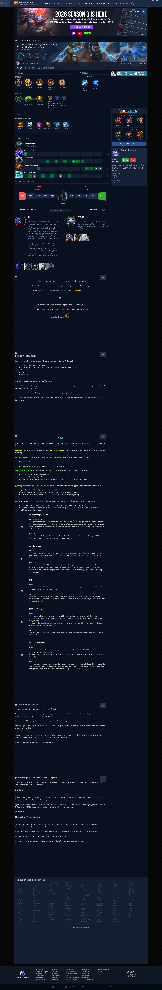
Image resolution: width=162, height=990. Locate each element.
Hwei (50, 885)
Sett (98, 898)
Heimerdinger (53, 883)
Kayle (50, 916)
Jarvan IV (52, 894)
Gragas (35, 916)
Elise (34, 898)
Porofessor (39, 974)
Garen (35, 912)
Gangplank (36, 911)
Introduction (116, 173)
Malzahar (68, 907)
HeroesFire (54, 980)
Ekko (34, 896)
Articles (111, 987)
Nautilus (83, 887)
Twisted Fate (117, 899)
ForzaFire (54, 978)
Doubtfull (38, 40)
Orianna (83, 899)
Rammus (84, 914)
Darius (35, 888)
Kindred (67, 883)
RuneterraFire (40, 980)
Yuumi (131, 901)
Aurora (19, 905)
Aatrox (19, 883)
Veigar (115, 911)
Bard (18, 909)
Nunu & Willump (86, 896)
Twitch (115, 901)
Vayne (115, 909)
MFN (6, 3)
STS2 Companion (87, 980)
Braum (19, 916)
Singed (99, 905)
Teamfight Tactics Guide (81, 927)
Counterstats (40, 976)
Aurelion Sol (21, 903)
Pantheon (84, 903)
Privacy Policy (65, 987)
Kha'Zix (51, 922)
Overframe (85, 978)
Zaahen (131, 903)
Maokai (67, 909)
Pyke (82, 907)
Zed (130, 907)
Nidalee (83, 890)
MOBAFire (39, 970)
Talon (115, 887)
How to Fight (116, 182)
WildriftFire (39, 978)
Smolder (100, 912)
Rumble (99, 887)
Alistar (19, 890)
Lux (66, 903)
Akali (18, 887)
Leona (67, 892)
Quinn (83, 911)
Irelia (50, 888)
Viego (115, 918)
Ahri (18, 885)
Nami (83, 883)
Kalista (51, 907)
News (110, 3)
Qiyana (83, 909)
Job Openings (85, 987)
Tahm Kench (117, 883)
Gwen (35, 920)
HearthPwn (85, 974)
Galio (34, 909)
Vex (114, 914)
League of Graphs (42, 972)
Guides (56, 3)
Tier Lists (88, 3)
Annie (18, 898)
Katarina (51, 914)
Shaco (99, 899)
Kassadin (52, 912)
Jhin (50, 899)
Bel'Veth (19, 911)
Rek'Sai (83, 916)
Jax (50, 896)
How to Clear (116, 180)
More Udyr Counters (129, 144)
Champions (67, 3)
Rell (82, 918)
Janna (51, 892)
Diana (35, 890)
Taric (115, 888)
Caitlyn (19, 920)
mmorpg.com (85, 970)
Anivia (19, 896)
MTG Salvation (71, 972)
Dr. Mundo (36, 892)
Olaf (82, 898)
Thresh (115, 892)
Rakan (83, 912)
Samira (99, 890)
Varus (115, 907)
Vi (113, 916)
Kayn (50, 918)
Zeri (130, 909)
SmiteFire (54, 970)
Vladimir (116, 922)
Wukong (132, 887)
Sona (98, 914)
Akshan (19, 888)
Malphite (68, 905)
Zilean (131, 912)
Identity (114, 176)
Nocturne (84, 894)
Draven (35, 894)
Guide (19, 68)
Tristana (116, 894)
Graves (35, 918)
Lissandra (68, 896)
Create (47, 3)
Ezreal (35, 901)
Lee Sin (67, 890)
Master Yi (68, 911)
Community (100, 3)
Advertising (75, 987)
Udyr (75, 281)
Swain (99, 918)
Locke (67, 898)
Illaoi (50, 887)
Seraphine (100, 896)
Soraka (99, 916)
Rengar (99, 883)
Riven (99, 885)
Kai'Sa (51, 905)
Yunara (131, 899)
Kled (66, 885)
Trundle (115, 896)
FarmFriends (55, 976)
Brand (19, 914)
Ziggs (131, 911)
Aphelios (19, 899)
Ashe (18, 901)
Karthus (51, 911)
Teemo (115, 890)
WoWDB (69, 976)
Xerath (131, 890)
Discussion (30, 68)
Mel (66, 912)
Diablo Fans (85, 976)
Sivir (98, 909)
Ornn (82, 901)
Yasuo (131, 894)
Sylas (99, 920)
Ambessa (20, 892)
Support (104, 987)
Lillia (66, 894)
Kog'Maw (68, 887)
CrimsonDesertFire (103, 970)
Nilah (82, 892)
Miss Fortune (69, 916)
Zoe (130, 914)
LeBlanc (67, 888)
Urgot (115, 905)
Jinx (50, 901)
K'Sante (51, 903)
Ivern (50, 890)
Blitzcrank (20, 912)
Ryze (98, 888)
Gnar (34, 914)
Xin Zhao (132, 892)
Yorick (131, 898)
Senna (99, 894)
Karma (51, 909)
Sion (98, 907)
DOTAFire (54, 972)
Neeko (83, 888)
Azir (18, 907)
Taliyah (115, 885)
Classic (77, 3)
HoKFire (99, 972)
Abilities (114, 178)
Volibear (132, 883)
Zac (130, 905)
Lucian (67, 899)
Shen (98, 901)
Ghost (48, 623)
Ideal (80, 219)
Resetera (54, 974)
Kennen (51, 920)
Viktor (115, 920)
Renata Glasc (85, 920)
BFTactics (69, 970)
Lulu (66, 901)
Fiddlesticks (36, 903)
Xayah (131, 888)
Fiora (34, 905)
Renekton (84, 922)
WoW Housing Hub (72, 978)
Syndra (99, 922)
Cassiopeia (36, 883)
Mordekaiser (69, 918)
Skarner (99, 911)
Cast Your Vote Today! (116, 160)
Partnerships (96, 987)
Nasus (83, 885)
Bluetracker (85, 972)
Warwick (132, 885)
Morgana (68, 920)
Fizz (34, 907)
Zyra (130, 916)
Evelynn (35, 899)
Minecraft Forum (71, 974)
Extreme (30, 219)
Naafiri (67, 922)
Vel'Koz (115, 912)
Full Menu (120, 3)
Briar (18, 918)
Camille (19, 922)
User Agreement (53, 987)
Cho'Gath (36, 885)
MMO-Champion (71, 980)
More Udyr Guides (46, 68)
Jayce (50, 898)
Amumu (19, 894)
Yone (131, 896)
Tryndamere (117, 898)
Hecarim (35, 922)
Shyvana (100, 903)
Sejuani (99, 892)
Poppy (83, 905)
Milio (66, 914)
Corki (34, 887)
